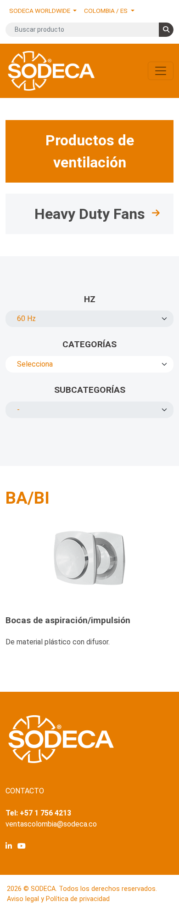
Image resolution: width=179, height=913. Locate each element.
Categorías (89, 344)
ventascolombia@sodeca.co (51, 824)
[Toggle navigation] (160, 71)
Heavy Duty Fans (89, 214)
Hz (89, 299)
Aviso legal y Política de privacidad (58, 899)
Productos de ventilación (89, 151)
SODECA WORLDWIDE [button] (40, 10)
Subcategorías (89, 390)
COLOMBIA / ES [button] (106, 10)
